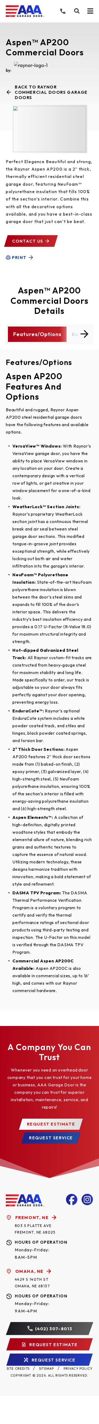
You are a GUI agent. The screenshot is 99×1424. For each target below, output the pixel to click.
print (19, 257)
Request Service (51, 1137)
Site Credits (18, 1369)
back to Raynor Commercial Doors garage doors (51, 92)
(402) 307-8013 (53, 1328)
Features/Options (37, 334)
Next (84, 334)
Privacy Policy (78, 1369)
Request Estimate (51, 1124)
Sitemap (46, 1369)
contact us (27, 241)
